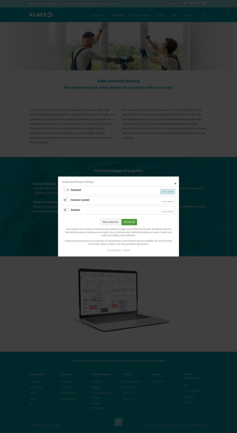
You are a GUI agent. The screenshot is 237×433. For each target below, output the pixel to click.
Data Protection (114, 250)
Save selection (110, 222)
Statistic (75, 210)
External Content (80, 200)
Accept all (129, 222)
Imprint (126, 250)
